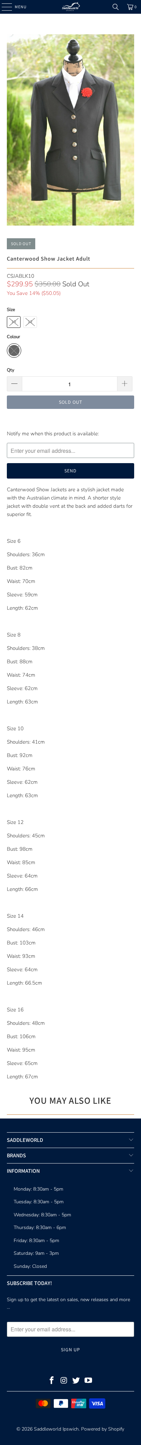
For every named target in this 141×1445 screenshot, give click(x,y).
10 (13, 321)
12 (30, 321)
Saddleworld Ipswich (56, 1429)
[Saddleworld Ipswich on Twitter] (76, 1381)
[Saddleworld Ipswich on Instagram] (64, 1381)
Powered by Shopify (102, 1429)
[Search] (115, 7)
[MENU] (3, 7)
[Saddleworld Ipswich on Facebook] (52, 1381)
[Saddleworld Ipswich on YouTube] (89, 1381)
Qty (10, 370)
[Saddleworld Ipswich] (70, 7)
